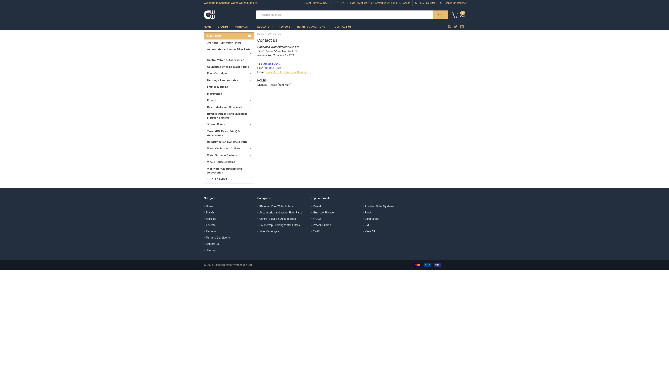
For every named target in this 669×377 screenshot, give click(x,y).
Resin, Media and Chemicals (224, 107)
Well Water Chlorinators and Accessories (224, 170)
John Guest (372, 218)
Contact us (343, 26)
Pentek (317, 206)
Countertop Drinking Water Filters (228, 66)
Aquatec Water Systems (379, 206)
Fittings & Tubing (217, 86)
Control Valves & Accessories (225, 60)
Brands (223, 26)
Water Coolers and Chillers (223, 148)
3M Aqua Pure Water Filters (224, 42)
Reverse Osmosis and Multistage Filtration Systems (227, 115)
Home (208, 26)
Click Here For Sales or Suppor (286, 72)
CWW (316, 231)
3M (367, 225)
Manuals (242, 26)
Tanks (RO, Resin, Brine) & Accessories (223, 133)
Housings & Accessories (222, 80)
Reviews (284, 26)
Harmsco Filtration (324, 212)
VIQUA (317, 218)
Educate (263, 26)
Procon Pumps (322, 225)
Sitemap (211, 250)
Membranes (214, 93)
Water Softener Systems (222, 155)
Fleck (368, 212)
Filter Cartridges (217, 73)
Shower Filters (216, 124)
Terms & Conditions (311, 26)
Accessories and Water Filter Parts (228, 49)
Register (462, 3)
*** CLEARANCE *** (219, 179)
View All (370, 231)
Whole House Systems (221, 162)
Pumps (211, 100)
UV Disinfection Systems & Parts (227, 141)
